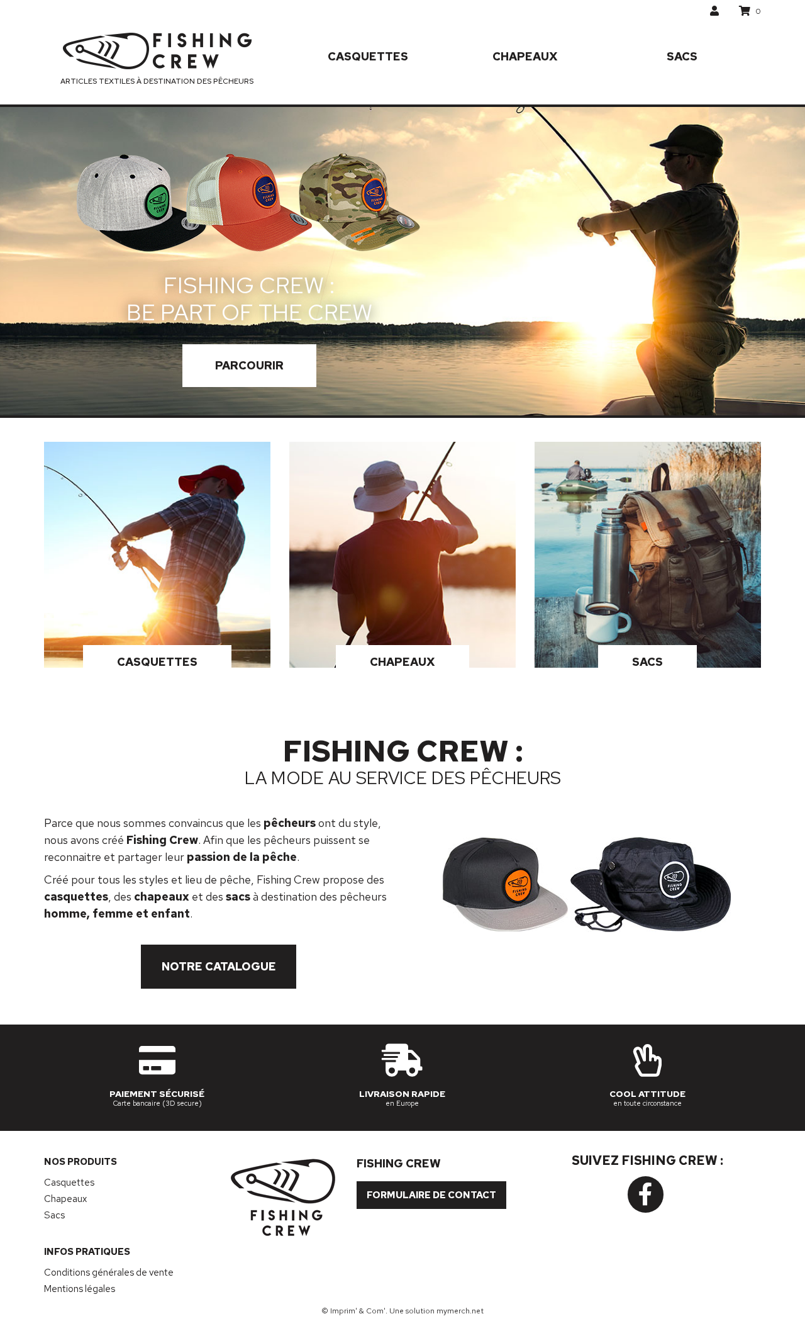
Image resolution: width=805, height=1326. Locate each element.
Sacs (682, 56)
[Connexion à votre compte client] (714, 11)
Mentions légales (79, 1289)
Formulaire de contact (431, 1195)
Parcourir (249, 365)
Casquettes (368, 56)
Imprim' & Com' (358, 1311)
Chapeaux (525, 56)
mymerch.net (460, 1311)
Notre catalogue (219, 966)
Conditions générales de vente (109, 1272)
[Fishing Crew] (157, 51)
